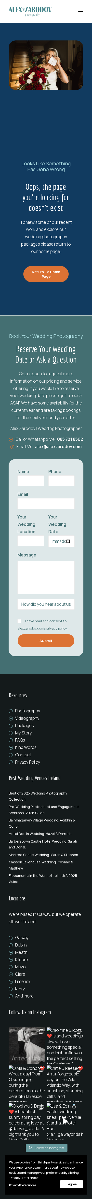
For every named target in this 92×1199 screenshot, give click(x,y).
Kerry (20, 989)
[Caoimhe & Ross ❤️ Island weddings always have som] (65, 1045)
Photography (27, 711)
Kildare (21, 959)
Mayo (20, 967)
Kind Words (26, 747)
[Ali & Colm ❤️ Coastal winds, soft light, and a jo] (27, 1045)
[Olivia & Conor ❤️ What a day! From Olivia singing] (27, 1083)
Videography (27, 718)
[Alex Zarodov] (30, 11)
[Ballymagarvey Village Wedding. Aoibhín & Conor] (46, 823)
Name (23, 471)
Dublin (21, 945)
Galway (22, 937)
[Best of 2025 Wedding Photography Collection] (46, 796)
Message (26, 555)
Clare (20, 974)
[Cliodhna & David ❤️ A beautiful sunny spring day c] (27, 1121)
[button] (80, 11)
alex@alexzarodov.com (58, 446)
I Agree (71, 1184)
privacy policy (56, 628)
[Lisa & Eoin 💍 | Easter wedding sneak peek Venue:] (65, 1121)
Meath (21, 952)
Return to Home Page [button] (46, 274)
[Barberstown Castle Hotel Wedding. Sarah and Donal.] (46, 844)
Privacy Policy (27, 762)
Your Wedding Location (26, 524)
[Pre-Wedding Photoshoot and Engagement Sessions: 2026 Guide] (46, 810)
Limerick (22, 981)
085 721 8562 (70, 439)
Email (22, 494)
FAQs (20, 740)
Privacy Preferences (22, 1185)
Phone (54, 471)
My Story (23, 733)
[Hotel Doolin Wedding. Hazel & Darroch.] (46, 834)
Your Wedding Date (57, 524)
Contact (23, 754)
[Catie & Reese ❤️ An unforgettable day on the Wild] (65, 1083)
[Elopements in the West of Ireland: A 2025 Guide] (46, 878)
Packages (24, 725)
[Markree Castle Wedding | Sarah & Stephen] (46, 855)
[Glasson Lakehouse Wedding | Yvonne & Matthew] (46, 865)
